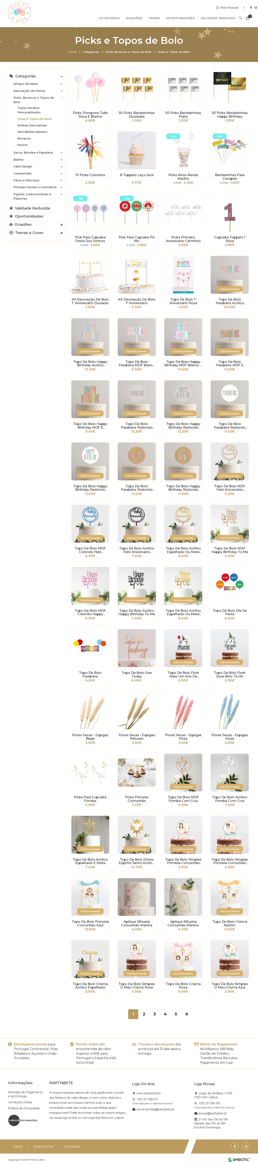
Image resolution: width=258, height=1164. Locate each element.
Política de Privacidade (24, 1108)
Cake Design (23, 166)
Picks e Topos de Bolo (35, 119)
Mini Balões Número (32, 132)
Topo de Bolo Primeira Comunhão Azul (90, 923)
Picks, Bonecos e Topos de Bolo (128, 51)
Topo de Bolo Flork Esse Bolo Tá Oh (230, 674)
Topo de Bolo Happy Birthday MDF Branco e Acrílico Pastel (183, 363)
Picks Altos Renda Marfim (183, 177)
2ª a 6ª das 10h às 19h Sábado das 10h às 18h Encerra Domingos (211, 1123)
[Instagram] (256, 7)
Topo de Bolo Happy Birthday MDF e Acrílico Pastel (90, 425)
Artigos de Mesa (26, 84)
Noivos (23, 145)
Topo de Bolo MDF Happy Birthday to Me (229, 550)
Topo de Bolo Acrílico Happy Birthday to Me (136, 612)
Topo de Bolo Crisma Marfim (229, 923)
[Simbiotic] (239, 1160)
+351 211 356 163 (209, 1103)
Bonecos (24, 138)
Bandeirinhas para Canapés (229, 177)
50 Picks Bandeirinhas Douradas (137, 114)
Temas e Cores (28, 233)
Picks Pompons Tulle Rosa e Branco (90, 114)
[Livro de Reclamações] (22, 1120)
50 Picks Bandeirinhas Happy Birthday (230, 114)
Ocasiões (134, 18)
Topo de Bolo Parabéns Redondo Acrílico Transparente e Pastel (137, 425)
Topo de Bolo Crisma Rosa (183, 986)
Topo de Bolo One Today (137, 674)
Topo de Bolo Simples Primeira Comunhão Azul (229, 861)
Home (72, 51)
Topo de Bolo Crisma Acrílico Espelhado (90, 986)
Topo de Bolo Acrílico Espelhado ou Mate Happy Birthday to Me (183, 612)
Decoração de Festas (29, 91)
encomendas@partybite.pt (155, 1109)
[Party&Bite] (19, 13)
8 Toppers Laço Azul (137, 175)
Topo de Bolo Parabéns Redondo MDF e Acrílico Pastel (136, 488)
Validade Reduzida (218, 18)
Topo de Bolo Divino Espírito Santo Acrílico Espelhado (137, 861)
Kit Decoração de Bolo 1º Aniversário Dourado (90, 301)
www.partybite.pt (148, 1093)
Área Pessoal (229, 7)
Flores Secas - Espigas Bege (90, 737)
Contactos (72, 1146)
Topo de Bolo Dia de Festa (230, 612)
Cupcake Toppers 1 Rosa (229, 239)
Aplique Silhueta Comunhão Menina (136, 923)
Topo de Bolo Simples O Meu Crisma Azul (229, 986)
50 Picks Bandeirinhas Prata (183, 114)
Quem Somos (43, 1146)
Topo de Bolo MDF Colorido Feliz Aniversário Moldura (90, 550)
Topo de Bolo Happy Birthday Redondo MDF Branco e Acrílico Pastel (90, 488)
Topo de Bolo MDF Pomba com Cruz (183, 799)
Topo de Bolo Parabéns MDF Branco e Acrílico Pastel (137, 363)
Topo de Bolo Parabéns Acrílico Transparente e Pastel (230, 301)
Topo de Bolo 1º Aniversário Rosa (183, 301)
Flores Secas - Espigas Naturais (137, 737)
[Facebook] (251, 7)
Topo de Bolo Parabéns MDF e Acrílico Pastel (229, 363)
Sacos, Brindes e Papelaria (33, 152)
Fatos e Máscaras (27, 180)
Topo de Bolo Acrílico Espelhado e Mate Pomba (90, 861)
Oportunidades (180, 18)
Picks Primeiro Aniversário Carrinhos (183, 239)
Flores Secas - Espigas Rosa (183, 737)
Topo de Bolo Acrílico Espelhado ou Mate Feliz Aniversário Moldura (183, 550)
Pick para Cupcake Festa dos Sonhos (90, 239)
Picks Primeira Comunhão (136, 799)
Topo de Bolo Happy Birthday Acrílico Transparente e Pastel (90, 363)
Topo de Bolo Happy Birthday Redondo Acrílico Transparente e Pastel (183, 425)
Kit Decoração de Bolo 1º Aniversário (136, 301)
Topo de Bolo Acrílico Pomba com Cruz (229, 799)
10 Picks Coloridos (90, 175)
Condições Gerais (20, 1102)
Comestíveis (23, 173)
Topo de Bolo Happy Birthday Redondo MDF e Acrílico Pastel (183, 488)
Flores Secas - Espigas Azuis (229, 737)
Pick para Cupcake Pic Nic (137, 239)
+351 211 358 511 (147, 1099)
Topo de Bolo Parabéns (90, 674)
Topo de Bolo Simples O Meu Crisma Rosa (137, 986)
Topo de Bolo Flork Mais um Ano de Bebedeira (183, 674)
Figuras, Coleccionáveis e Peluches (32, 196)
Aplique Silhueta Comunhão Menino (183, 923)
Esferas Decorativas (32, 125)
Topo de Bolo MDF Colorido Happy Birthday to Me (90, 612)
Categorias (109, 18)
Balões (19, 159)
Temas (154, 18)
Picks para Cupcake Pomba (90, 799)
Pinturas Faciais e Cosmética (35, 187)
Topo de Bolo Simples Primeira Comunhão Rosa (183, 861)
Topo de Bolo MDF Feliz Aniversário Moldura (229, 488)
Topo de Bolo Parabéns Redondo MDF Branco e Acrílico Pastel (230, 425)
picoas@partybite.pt (213, 1113)
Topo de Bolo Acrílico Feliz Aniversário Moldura (136, 550)
